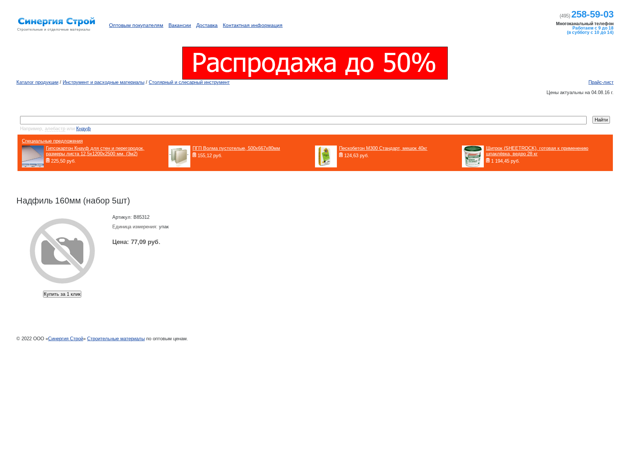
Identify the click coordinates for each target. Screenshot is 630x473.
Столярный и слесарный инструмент (189, 82)
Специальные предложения (52, 141)
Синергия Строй (65, 338)
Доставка (207, 25)
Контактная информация (253, 25)
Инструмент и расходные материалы (103, 82)
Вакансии (179, 25)
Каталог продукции (489, 22)
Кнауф (83, 128)
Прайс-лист (601, 82)
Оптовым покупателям (136, 25)
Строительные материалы (116, 338)
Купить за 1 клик (62, 294)
